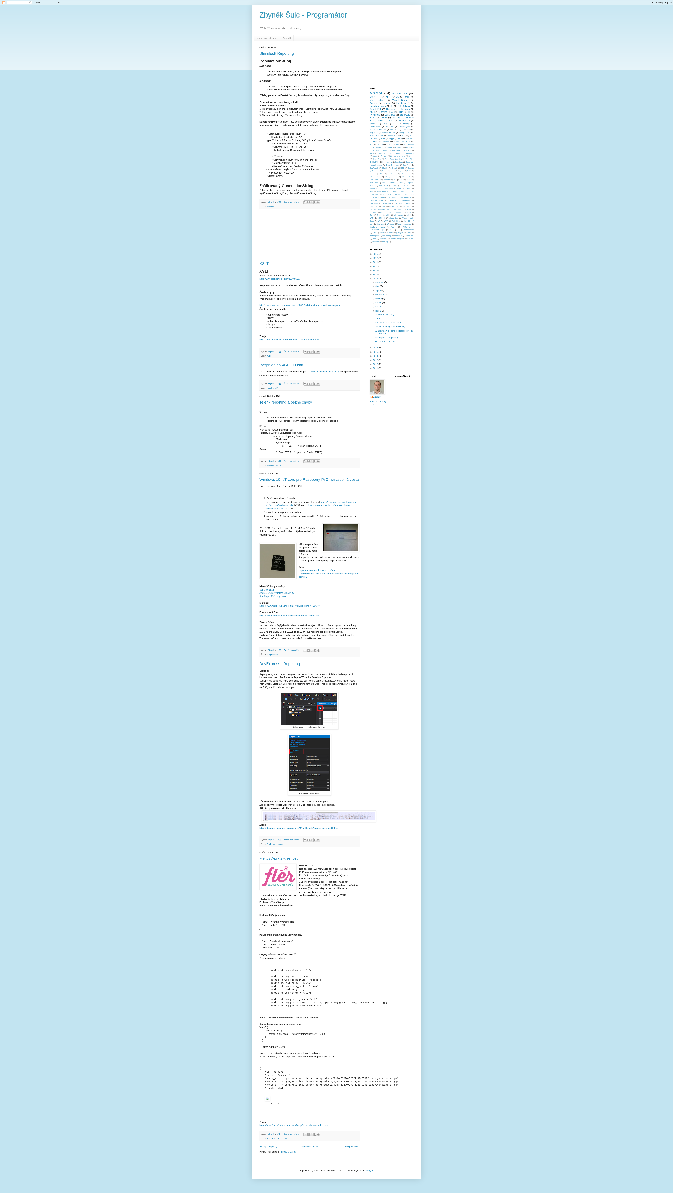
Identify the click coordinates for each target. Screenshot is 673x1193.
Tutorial (384, 118)
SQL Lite (374, 206)
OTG (412, 191)
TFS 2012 (409, 138)
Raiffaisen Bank (377, 200)
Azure (372, 153)
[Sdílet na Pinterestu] (318, 202)
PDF (389, 194)
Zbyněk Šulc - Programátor (303, 15)
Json (285, 1138)
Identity (387, 180)
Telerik (278, 465)
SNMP (408, 203)
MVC (395, 186)
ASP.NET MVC (400, 93)
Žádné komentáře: (292, 202)
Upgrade (385, 141)
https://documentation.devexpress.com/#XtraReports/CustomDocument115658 (299, 828)
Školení (410, 239)
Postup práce (405, 197)
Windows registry (377, 227)
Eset (393, 171)
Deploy (406, 124)
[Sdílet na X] (312, 202)
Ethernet (389, 127)
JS (401, 180)
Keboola (392, 183)
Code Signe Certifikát (393, 159)
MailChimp (406, 186)
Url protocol (398, 215)
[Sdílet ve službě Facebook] (315, 202)
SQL (404, 135)
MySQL (408, 188)
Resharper (406, 200)
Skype (391, 138)
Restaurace (386, 203)
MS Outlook (404, 106)
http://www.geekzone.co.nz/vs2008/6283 (279, 278)
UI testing (396, 118)
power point (374, 236)
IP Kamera (375, 115)
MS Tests (394, 129)
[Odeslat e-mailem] (305, 202)
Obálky (375, 194)
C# (397, 97)
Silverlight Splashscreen (379, 209)
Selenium (390, 109)
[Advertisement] (309, 235)
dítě (374, 233)
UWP (375, 141)
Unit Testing (377, 100)
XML (406, 97)
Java (408, 180)
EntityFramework (378, 106)
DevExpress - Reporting (279, 664)
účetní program (397, 239)
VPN (371, 218)
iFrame (390, 233)
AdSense (410, 147)
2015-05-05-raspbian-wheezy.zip (323, 371)
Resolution (374, 203)
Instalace (382, 129)
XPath (380, 144)
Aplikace (407, 150)
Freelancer (392, 174)
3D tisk (389, 147)
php (397, 144)
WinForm (380, 224)
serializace (398, 236)
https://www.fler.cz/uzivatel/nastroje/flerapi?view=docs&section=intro (294, 1125)
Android (373, 103)
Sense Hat (394, 206)
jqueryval (399, 233)
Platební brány (379, 197)
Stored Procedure (396, 212)
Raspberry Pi (272, 388)
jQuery (389, 144)
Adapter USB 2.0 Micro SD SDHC (276, 593)
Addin (385, 150)
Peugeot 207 (404, 132)
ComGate (399, 162)
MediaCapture (375, 188)
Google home (391, 177)
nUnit (391, 121)
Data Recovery (392, 165)
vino (374, 239)
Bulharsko (410, 153)
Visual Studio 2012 (402, 141)
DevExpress (272, 844)
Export (401, 171)
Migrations (389, 188)
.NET (388, 97)
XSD (398, 230)
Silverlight (406, 206)
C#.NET (274, 1138)
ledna (378, 311)
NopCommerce (383, 191)
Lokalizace (390, 115)
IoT (395, 180)
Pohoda (386, 103)
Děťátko (385, 168)
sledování (410, 236)
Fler (279, 1138)
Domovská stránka (267, 37)
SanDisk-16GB (266, 589)
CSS (395, 124)
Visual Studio (400, 100)
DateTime (406, 165)
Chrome (384, 156)
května (378, 298)
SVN (383, 206)
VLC (409, 215)
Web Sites (396, 221)
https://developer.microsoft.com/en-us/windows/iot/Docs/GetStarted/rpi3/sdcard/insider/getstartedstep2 (329, 573)
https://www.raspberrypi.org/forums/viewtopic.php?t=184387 (289, 606)
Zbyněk (377, 397)
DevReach (374, 168)
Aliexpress (396, 150)
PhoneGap (409, 194)
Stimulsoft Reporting (276, 53)
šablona (375, 242)
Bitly (390, 153)
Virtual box (393, 218)
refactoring (386, 236)
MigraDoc (374, 132)
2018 (375, 274)
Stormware (405, 115)
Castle (375, 156)
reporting (270, 206)
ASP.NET (399, 147)
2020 (375, 266)
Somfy (382, 212)
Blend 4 (399, 153)
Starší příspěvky (350, 1146)
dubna (378, 302)
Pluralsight (392, 197)
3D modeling (378, 147)
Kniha (401, 183)
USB (388, 215)
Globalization (375, 177)
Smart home (398, 209)
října (377, 286)
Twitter (379, 215)
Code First (377, 159)
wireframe (384, 239)
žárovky (385, 242)
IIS (409, 112)
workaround (408, 144)
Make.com (406, 129)
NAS (371, 191)
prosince (379, 282)
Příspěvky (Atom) (288, 1152)
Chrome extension (397, 156)
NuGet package (399, 191)
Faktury (373, 174)
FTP (409, 171)
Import (372, 129)
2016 (375, 348)
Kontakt (287, 37)
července (380, 294)
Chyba (411, 156)
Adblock (376, 150)
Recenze (392, 200)
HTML (401, 112)
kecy (409, 233)
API (268, 1138)
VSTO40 (381, 218)
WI (379, 221)
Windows (390, 224)
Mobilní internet (388, 132)
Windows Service (404, 224)
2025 (375, 254)
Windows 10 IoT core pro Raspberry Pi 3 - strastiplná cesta (309, 479)
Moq (399, 188)
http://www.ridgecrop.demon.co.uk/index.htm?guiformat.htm (289, 615)
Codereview (387, 162)
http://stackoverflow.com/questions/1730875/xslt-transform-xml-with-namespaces (300, 305)
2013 (375, 360)
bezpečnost (409, 230)
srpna (378, 290)
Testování (405, 109)
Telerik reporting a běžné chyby (285, 402)
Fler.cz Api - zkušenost (278, 858)
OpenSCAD (375, 109)
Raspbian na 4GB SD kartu (282, 365)
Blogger (369, 1170)
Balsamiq (381, 153)
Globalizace (405, 174)
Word (393, 227)
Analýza (373, 124)
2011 (375, 368)
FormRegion (404, 127)
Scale (382, 138)
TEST (408, 212)
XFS (391, 230)
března (379, 307)
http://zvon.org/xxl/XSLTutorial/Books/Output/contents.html (289, 339)
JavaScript (374, 183)
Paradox (398, 194)
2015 (375, 352)
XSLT (264, 263)
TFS (400, 138)
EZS (402, 168)
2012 (375, 364)
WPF (386, 221)
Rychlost (398, 203)
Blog (385, 124)
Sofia (409, 209)
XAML (380, 121)
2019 (375, 270)
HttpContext (374, 180)
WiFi (371, 144)
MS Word (383, 186)
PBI (382, 194)
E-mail (394, 168)
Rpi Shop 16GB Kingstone (272, 596)
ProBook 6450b (376, 135)
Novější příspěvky (268, 1146)
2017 (375, 278)
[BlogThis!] (308, 202)
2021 (375, 262)
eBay (381, 233)
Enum (384, 171)
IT (392, 106)
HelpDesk (406, 177)
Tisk (371, 215)
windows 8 (404, 121)
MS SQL (376, 93)
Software (373, 212)
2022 (375, 258)
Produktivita (392, 135)
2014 (375, 356)
